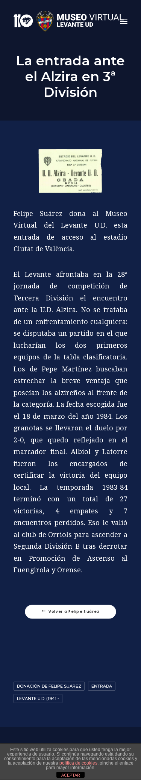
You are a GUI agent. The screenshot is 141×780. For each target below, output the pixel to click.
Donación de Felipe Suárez (49, 686)
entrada (101, 686)
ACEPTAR (70, 775)
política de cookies (78, 763)
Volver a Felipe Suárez (74, 611)
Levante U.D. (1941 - (38, 698)
